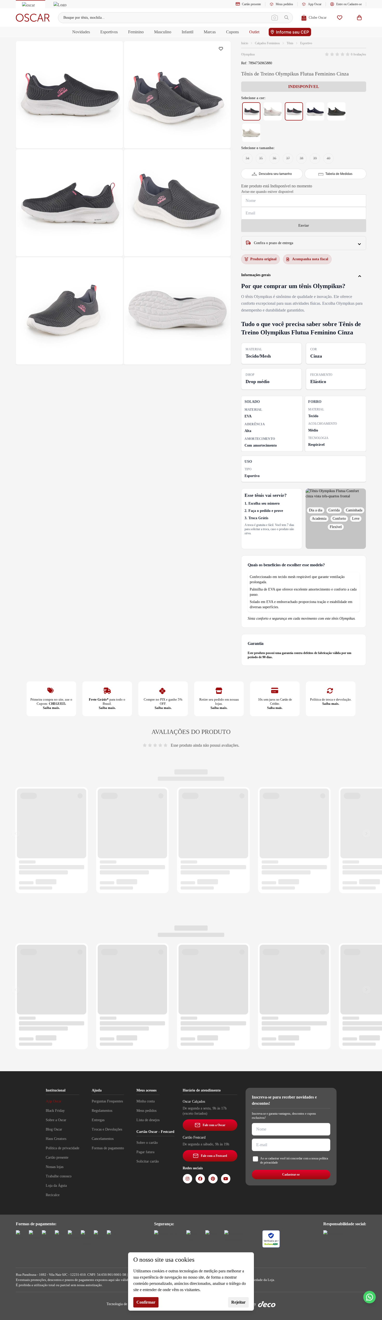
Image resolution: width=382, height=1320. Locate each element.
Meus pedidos (284, 4)
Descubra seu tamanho (275, 174)
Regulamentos (102, 1111)
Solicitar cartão (147, 1161)
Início (244, 43)
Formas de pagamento (108, 1148)
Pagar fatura (145, 1152)
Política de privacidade (62, 1148)
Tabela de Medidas (338, 174)
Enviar (303, 225)
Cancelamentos (103, 1139)
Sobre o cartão (147, 1143)
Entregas (98, 1120)
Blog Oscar (54, 1129)
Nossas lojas (54, 1167)
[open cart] (359, 17)
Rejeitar (238, 1302)
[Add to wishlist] (222, 50)
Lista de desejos (148, 1120)
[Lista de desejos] (339, 17)
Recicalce (53, 1195)
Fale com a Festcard (214, 1156)
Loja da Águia (56, 1186)
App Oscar (314, 4)
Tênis (290, 43)
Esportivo (306, 43)
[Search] (286, 17)
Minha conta (145, 1101)
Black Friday (55, 1111)
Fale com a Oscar (214, 1125)
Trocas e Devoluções (107, 1129)
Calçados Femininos (267, 43)
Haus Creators (56, 1139)
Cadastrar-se (291, 1174)
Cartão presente (251, 4)
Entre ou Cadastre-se (349, 4)
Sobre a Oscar (56, 1120)
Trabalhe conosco (58, 1176)
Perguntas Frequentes (107, 1101)
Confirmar (145, 1302)
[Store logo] (33, 18)
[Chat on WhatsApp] (369, 1297)
